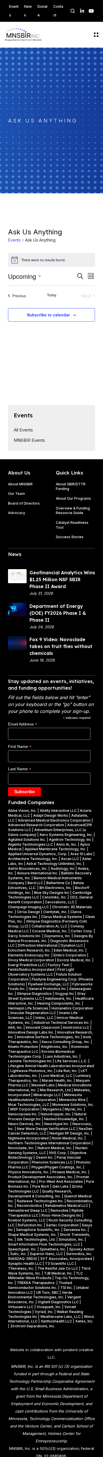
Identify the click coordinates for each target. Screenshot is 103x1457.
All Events (23, 430)
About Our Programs (73, 498)
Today (51, 295)
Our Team (16, 493)
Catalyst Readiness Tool (72, 525)
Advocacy (16, 513)
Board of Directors (24, 503)
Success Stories (70, 537)
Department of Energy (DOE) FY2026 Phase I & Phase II (57, 613)
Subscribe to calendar (48, 315)
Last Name (19, 769)
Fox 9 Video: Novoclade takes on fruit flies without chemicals (60, 646)
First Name (19, 746)
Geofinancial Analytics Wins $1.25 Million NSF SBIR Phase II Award (62, 579)
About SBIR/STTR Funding (71, 486)
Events (14, 240)
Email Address (22, 724)
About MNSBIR (20, 484)
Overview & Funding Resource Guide (73, 510)
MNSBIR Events (29, 440)
